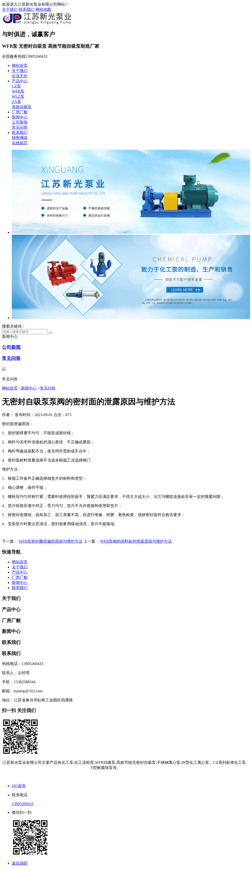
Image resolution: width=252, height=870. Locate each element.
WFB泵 (18, 91)
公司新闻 (20, 122)
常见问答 (20, 127)
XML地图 (135, 777)
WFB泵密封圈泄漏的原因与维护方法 (50, 541)
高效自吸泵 (22, 107)
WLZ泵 (18, 96)
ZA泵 (16, 102)
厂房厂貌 (20, 112)
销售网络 (20, 138)
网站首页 (20, 65)
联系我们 (26, 9)
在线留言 (20, 143)
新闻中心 (20, 117)
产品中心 (20, 81)
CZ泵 (16, 86)
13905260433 (22, 804)
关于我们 (10, 9)
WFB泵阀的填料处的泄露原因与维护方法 (136, 541)
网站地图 (43, 9)
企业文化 (20, 76)
